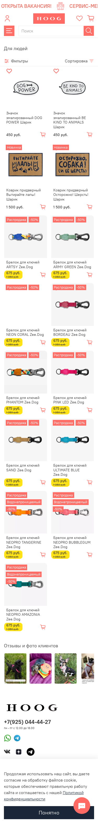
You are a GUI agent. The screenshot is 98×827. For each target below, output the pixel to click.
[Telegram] (16, 737)
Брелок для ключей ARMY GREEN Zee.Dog (72, 264)
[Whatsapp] (7, 737)
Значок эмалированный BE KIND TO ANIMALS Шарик (69, 120)
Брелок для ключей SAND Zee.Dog (22, 467)
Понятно (49, 812)
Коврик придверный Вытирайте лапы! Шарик (23, 195)
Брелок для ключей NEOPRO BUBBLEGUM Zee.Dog (71, 542)
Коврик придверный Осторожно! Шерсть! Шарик (70, 195)
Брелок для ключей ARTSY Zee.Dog (22, 264)
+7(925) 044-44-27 (27, 721)
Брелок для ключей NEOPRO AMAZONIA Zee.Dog (23, 614)
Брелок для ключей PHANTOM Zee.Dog (22, 400)
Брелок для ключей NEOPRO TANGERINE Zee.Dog (23, 542)
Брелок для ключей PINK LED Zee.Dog (70, 400)
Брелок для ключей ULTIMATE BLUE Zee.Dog (70, 470)
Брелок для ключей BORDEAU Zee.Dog (70, 332)
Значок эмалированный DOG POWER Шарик (24, 118)
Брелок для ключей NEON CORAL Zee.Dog (25, 332)
